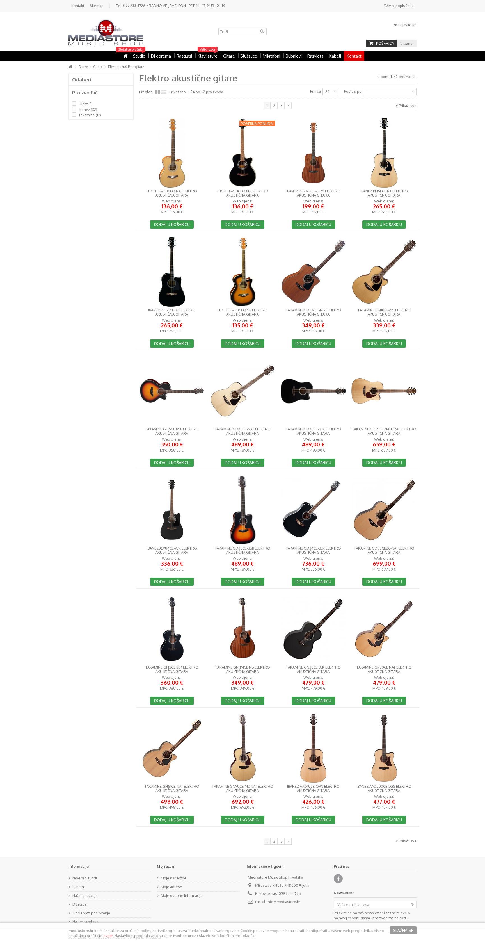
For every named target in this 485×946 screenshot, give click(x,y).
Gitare (83, 67)
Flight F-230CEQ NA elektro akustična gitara (172, 193)
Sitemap (97, 5)
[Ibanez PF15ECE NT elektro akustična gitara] (384, 153)
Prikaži (315, 91)
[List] (163, 92)
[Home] (125, 56)
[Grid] (157, 92)
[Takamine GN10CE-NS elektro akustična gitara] (384, 272)
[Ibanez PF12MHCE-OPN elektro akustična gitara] (313, 153)
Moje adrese (171, 887)
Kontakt (77, 5)
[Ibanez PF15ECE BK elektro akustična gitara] (171, 272)
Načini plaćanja (84, 895)
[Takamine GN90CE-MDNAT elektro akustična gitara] (242, 748)
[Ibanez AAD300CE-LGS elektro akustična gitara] (384, 748)
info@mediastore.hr (283, 901)
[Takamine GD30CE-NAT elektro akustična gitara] (242, 391)
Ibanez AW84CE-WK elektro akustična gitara (172, 550)
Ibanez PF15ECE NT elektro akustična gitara (384, 193)
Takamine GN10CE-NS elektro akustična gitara (384, 312)
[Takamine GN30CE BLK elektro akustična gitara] (313, 629)
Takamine (90, 115)
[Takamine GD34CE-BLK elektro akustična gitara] (313, 510)
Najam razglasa (85, 921)
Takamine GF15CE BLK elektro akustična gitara (171, 669)
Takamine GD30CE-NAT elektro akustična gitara (243, 431)
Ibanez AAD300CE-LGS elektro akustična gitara (384, 788)
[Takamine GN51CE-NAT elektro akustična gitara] (171, 748)
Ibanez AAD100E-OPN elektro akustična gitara (313, 788)
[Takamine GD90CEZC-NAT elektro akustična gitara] (384, 510)
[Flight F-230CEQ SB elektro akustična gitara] (242, 272)
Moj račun (165, 866)
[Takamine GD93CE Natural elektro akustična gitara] (384, 391)
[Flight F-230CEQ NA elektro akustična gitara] (171, 153)
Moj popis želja (401, 5)
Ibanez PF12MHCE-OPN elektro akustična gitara (313, 193)
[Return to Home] (70, 66)
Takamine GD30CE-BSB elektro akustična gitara (242, 550)
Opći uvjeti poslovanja (91, 913)
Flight (86, 104)
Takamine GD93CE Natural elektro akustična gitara (384, 431)
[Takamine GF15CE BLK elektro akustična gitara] (171, 629)
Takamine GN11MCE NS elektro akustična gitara (242, 669)
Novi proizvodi (84, 878)
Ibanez (88, 109)
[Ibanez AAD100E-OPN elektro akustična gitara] (313, 748)
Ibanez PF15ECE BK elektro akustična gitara (171, 312)
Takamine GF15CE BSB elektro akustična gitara (171, 431)
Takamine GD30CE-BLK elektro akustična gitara (313, 431)
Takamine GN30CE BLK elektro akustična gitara (313, 669)
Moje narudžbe (173, 878)
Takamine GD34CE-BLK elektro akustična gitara (313, 550)
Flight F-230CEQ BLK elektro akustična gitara (242, 193)
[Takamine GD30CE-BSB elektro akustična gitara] (242, 510)
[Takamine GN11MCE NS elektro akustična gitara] (242, 629)
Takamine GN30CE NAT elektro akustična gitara (384, 669)
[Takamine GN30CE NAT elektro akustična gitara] (384, 629)
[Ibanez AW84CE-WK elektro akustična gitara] (171, 510)
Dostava (79, 904)
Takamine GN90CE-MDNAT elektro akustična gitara (242, 788)
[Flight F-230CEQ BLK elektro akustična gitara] (242, 153)
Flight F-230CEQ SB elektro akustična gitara (242, 312)
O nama (79, 887)
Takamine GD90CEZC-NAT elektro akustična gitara (384, 550)
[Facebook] (338, 878)
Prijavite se (407, 24)
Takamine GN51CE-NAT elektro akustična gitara (172, 788)
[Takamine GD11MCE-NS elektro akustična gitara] (313, 272)
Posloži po (353, 91)
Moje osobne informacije (182, 895)
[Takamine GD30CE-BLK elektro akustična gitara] (313, 391)
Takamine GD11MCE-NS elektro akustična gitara (313, 312)
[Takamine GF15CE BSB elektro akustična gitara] (171, 391)
